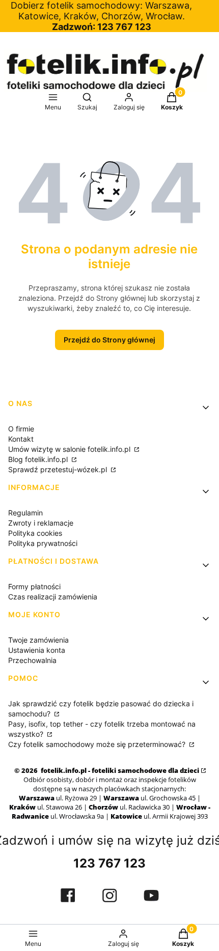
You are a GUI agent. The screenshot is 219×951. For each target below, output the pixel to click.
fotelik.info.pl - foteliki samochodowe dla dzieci (119, 770)
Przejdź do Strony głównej (109, 339)
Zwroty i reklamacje (40, 522)
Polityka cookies (35, 533)
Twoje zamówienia (38, 640)
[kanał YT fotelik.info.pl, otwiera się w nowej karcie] (151, 895)
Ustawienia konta (36, 650)
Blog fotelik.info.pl (39, 459)
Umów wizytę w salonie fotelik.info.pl (70, 449)
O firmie (21, 428)
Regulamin (25, 512)
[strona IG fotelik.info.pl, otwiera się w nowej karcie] (109, 895)
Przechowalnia (32, 660)
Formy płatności (34, 586)
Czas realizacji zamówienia (52, 596)
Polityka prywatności (42, 543)
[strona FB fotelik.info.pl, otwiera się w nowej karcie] (67, 895)
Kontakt (21, 439)
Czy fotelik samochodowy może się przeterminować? (97, 744)
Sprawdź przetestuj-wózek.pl (58, 469)
